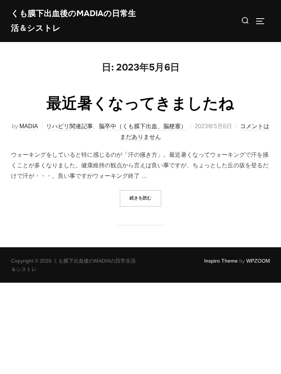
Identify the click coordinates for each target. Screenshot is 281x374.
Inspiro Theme (221, 261)
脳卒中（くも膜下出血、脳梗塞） (143, 126)
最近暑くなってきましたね (140, 103)
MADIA (28, 126)
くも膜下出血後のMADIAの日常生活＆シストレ (73, 20)
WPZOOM (258, 261)
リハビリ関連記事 (69, 126)
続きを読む (145, 198)
